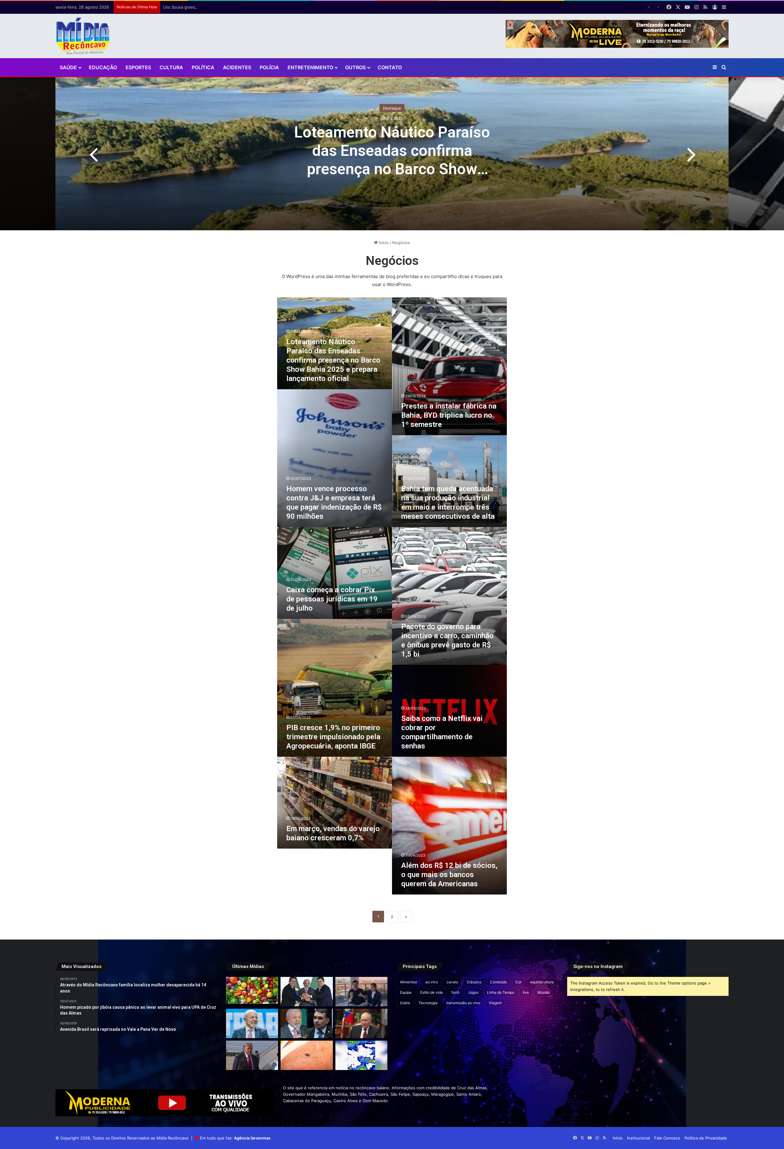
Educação (103, 67)
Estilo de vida (431, 992)
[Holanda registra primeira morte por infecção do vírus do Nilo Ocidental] (307, 1055)
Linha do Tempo (500, 992)
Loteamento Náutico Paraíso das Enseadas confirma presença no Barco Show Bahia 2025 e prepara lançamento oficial (392, 169)
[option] (392, 153)
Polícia (269, 67)
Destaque (392, 108)
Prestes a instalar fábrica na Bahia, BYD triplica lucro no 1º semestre (448, 415)
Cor (518, 982)
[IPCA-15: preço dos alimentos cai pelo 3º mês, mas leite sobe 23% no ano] (252, 990)
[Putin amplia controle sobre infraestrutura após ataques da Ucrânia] (361, 1023)
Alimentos (408, 982)
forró (455, 992)
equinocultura (542, 982)
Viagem (495, 1002)
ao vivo (431, 982)
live (526, 992)
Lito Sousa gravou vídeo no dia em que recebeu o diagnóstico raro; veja (232, 7)
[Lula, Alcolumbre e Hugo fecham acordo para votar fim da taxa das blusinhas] (307, 991)
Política (203, 67)
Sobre (405, 1002)
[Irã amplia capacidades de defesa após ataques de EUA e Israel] (252, 1055)
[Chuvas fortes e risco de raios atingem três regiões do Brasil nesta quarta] (361, 1055)
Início (383, 242)
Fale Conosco (667, 1138)
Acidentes (237, 67)
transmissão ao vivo (463, 1002)
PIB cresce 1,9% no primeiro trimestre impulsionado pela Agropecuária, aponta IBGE (333, 736)
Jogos (473, 992)
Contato (390, 67)
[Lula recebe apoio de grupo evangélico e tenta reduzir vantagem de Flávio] (252, 1023)
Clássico (474, 982)
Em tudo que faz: (235, 1138)
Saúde (68, 67)
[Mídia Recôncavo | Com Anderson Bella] (82, 36)
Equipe (406, 992)
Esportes (138, 67)
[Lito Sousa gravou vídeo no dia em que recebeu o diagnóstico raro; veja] (361, 991)
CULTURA (171, 67)
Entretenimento (310, 67)
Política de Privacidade (705, 1138)
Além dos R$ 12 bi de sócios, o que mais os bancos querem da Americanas (449, 874)
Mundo (543, 992)
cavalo (452, 982)
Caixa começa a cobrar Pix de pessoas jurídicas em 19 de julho (332, 599)
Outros (355, 67)
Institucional (638, 1138)
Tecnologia (428, 1002)
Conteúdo (498, 982)
